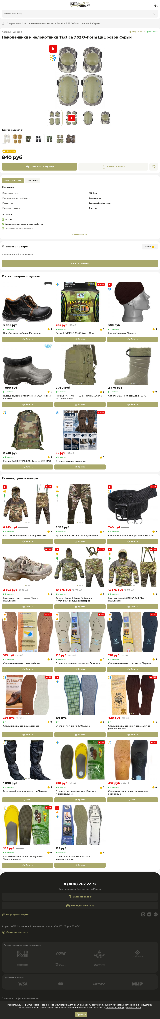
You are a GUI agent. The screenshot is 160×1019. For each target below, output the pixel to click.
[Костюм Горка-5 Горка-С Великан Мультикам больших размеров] (80, 567)
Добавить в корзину (42, 167)
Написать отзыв (80, 263)
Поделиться (138, 32)
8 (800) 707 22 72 (80, 884)
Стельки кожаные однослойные (21, 663)
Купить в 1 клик (116, 167)
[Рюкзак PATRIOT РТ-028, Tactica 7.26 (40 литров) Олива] (80, 365)
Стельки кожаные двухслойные (21, 726)
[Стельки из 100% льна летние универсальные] (80, 825)
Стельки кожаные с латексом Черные (129, 663)
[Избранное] (153, 167)
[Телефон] (155, 5)
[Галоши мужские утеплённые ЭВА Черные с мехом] (27, 365)
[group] (80, 76)
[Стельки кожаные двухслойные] (27, 695)
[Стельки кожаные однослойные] (27, 632)
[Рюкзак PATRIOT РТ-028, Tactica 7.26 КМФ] (27, 430)
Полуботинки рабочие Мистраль (21, 333)
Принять (81, 1014)
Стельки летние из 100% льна (73, 726)
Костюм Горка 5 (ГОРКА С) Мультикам (24, 535)
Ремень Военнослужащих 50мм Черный (131, 535)
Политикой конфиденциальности (123, 1008)
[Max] (143, 915)
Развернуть (78, 235)
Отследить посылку (82, 906)
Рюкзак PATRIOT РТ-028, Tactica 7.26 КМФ (27, 461)
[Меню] (4, 5)
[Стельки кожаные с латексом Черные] (132, 632)
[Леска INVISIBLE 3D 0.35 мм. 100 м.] (80, 302)
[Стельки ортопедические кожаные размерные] (132, 760)
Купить (29, 339)
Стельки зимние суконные (71, 461)
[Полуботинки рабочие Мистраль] (27, 302)
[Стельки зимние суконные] (80, 430)
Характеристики (12, 180)
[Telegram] (155, 915)
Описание (33, 180)
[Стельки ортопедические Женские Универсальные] (80, 760)
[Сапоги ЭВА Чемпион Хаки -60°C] (132, 365)
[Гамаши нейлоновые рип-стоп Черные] (27, 760)
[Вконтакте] (149, 915)
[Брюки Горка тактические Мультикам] (80, 504)
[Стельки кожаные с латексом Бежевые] (80, 632)
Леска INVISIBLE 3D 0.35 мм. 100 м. (75, 333)
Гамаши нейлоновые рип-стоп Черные (25, 791)
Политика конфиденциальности (20, 998)
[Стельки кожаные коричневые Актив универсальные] (132, 695)
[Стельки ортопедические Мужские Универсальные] (27, 825)
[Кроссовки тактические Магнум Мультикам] (27, 567)
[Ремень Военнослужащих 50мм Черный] (132, 504)
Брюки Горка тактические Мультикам (77, 535)
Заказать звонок (82, 897)
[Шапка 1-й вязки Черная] (132, 302)
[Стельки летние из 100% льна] (80, 695)
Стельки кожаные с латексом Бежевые (78, 663)
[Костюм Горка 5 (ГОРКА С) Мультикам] (27, 504)
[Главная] (80, 5)
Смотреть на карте (17, 932)
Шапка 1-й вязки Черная (122, 333)
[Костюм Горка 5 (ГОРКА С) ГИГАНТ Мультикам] (132, 567)
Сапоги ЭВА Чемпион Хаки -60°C (127, 396)
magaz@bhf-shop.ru (17, 915)
